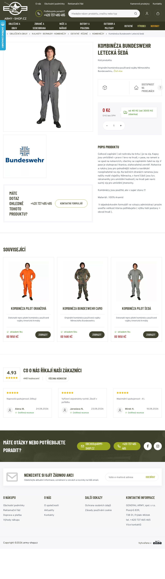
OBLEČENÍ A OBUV (14, 26)
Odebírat (150, 477)
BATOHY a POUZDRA (85, 26)
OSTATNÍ (128, 26)
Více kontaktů (133, 524)
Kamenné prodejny (140, 3)
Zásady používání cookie (98, 510)
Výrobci (141, 26)
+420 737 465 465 (54, 15)
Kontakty (157, 3)
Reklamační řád (75, 3)
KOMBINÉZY (98, 34)
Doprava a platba (12, 515)
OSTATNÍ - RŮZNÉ (79, 34)
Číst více (118, 71)
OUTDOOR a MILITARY (109, 26)
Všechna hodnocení (57, 378)
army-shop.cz (30, 542)
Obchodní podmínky (54, 3)
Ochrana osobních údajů (98, 505)
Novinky (155, 26)
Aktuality (49, 510)
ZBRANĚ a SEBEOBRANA (39, 26)
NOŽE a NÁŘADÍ (63, 26)
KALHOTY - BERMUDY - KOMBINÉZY (49, 34)
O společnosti (51, 505)
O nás (38, 3)
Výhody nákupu (11, 519)
